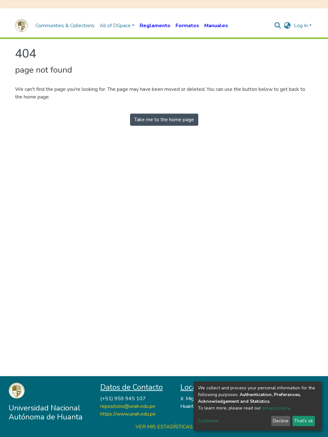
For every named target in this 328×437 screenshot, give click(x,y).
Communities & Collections (65, 25)
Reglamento (155, 25)
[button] (287, 25)
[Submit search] (278, 25)
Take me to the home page (164, 119)
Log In (301, 25)
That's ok (303, 421)
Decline (280, 421)
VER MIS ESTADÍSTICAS (164, 426)
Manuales (216, 25)
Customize (208, 421)
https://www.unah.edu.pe (128, 413)
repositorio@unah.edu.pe (127, 406)
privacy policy (276, 408)
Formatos (187, 25)
